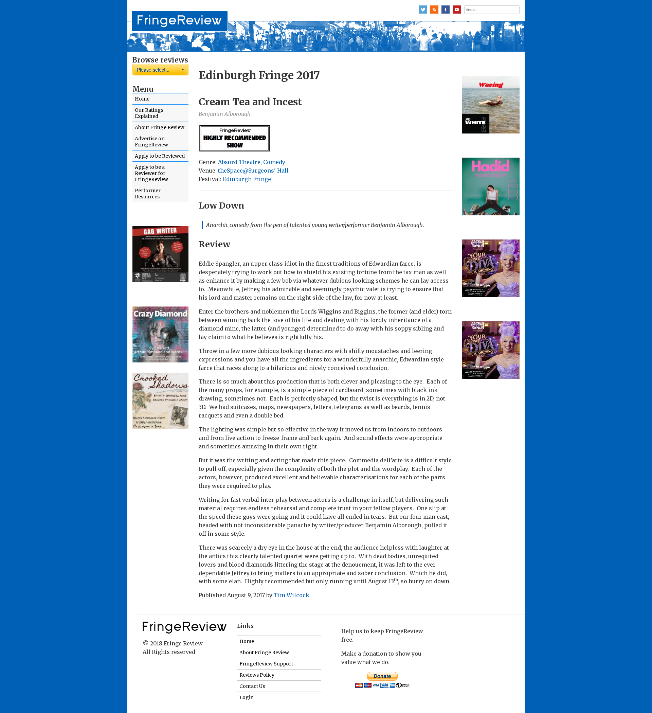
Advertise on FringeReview (151, 142)
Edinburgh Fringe (247, 179)
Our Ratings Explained (149, 113)
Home (142, 99)
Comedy (274, 162)
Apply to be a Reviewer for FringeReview (151, 173)
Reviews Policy (256, 675)
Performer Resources (148, 194)
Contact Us (252, 686)
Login (246, 697)
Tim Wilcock (291, 595)
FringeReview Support (266, 664)
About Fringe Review (159, 127)
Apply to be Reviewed (160, 156)
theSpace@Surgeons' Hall (253, 170)
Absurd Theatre (239, 162)
